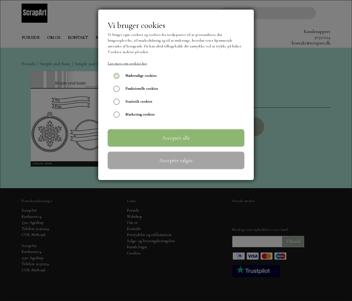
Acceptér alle (176, 138)
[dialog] (176, 150)
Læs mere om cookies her (127, 63)
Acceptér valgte (176, 160)
